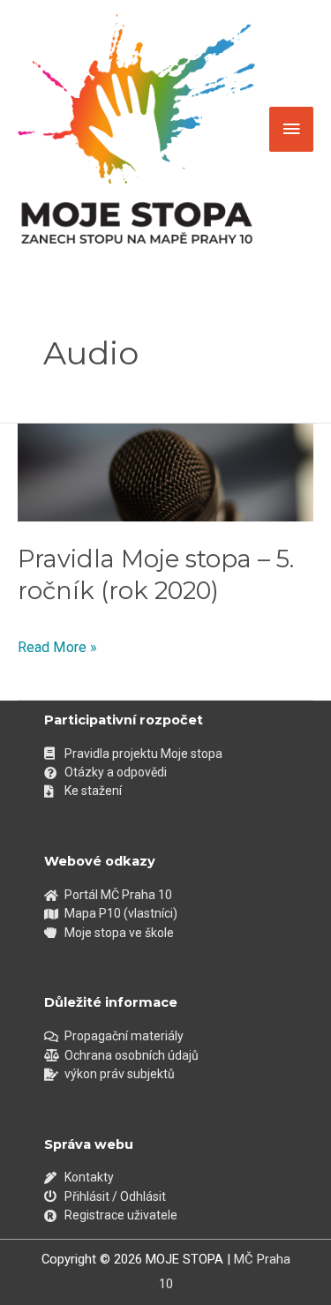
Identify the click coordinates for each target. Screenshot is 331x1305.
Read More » (57, 645)
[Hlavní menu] (291, 130)
